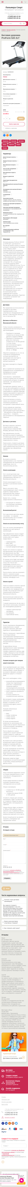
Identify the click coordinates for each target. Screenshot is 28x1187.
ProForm (5, 76)
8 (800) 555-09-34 (14, 18)
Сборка (18, 144)
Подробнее (23, 1057)
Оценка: (5, 865)
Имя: (4, 838)
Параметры (6, 141)
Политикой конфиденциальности (11, 872)
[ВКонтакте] (4, 135)
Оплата (4, 144)
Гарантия (11, 144)
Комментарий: (7, 850)
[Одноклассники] (7, 135)
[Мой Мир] (10, 135)
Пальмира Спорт (14, 7)
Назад (7, 888)
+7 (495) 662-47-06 (14, 16)
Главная (4, 29)
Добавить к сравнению (11, 128)
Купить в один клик (14, 124)
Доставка (21, 141)
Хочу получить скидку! (3, 1162)
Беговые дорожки (11, 29)
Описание (13, 141)
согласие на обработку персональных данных (12, 871)
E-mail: (5, 844)
